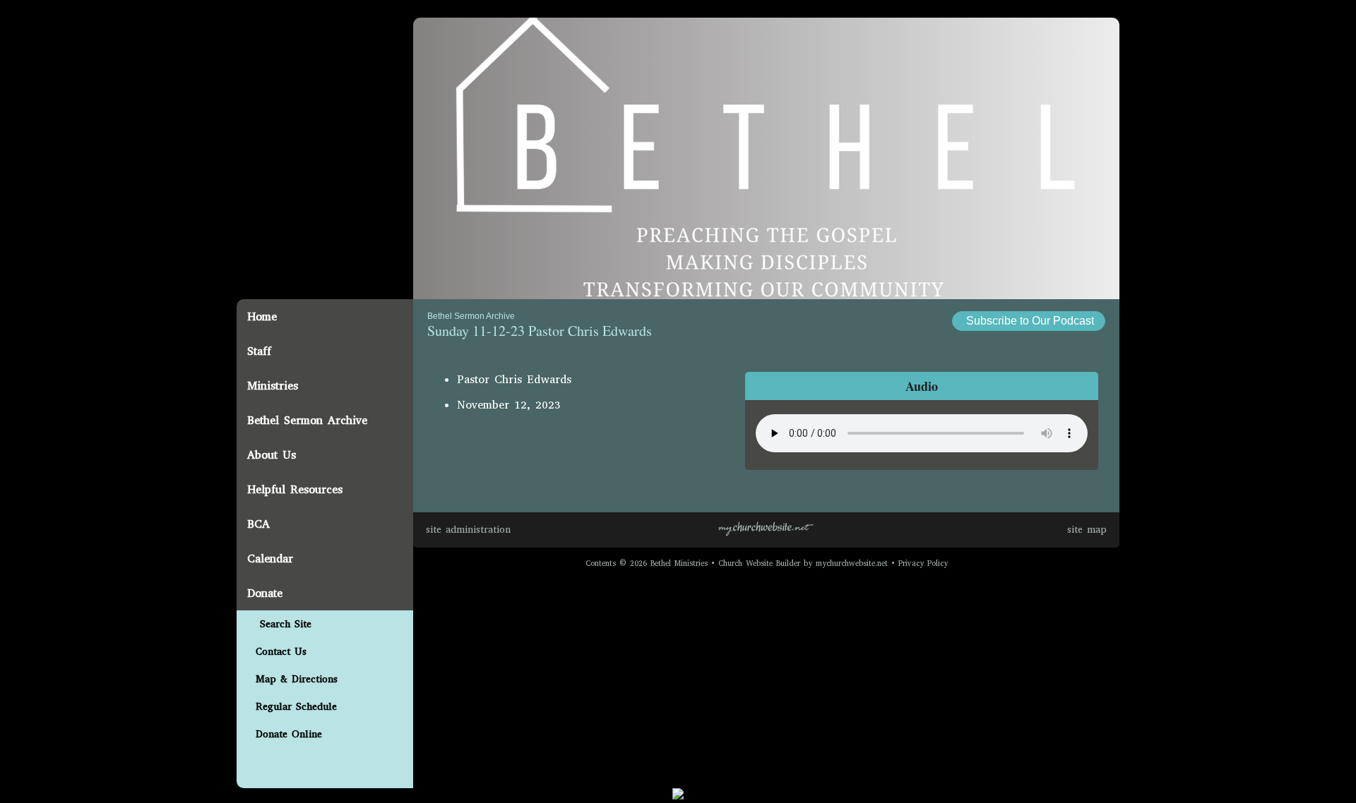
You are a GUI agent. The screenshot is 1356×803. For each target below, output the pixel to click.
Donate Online (284, 734)
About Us (271, 454)
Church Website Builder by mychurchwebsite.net (803, 563)
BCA (258, 524)
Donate (264, 593)
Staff (259, 351)
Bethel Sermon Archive (307, 420)
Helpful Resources (295, 489)
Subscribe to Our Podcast (1028, 321)
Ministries (272, 385)
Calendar (270, 558)
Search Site (279, 624)
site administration (468, 529)
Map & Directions (292, 679)
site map (1087, 529)
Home (262, 316)
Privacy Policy (923, 563)
